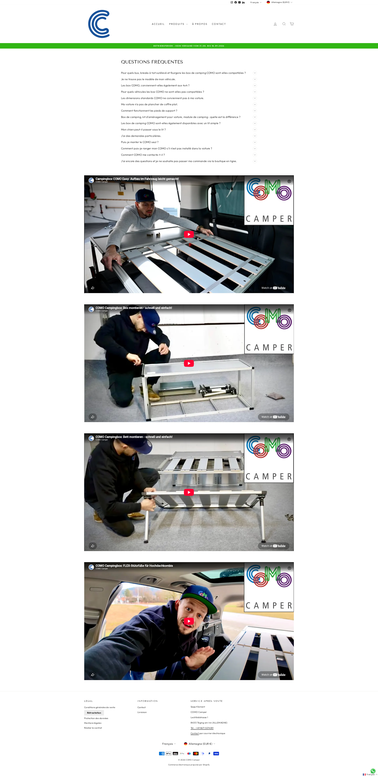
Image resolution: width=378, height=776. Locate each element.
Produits (177, 23)
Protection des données (96, 718)
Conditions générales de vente (99, 707)
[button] (370, 774)
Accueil (158, 23)
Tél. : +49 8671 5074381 (202, 728)
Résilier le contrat (93, 727)
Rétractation (94, 712)
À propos (200, 23)
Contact (219, 23)
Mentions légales (92, 723)
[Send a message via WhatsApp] (373, 771)
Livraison (142, 712)
